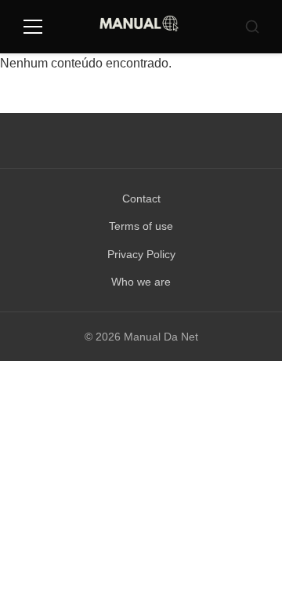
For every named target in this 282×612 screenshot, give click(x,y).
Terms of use (141, 226)
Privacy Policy (141, 254)
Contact (141, 198)
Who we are (141, 281)
